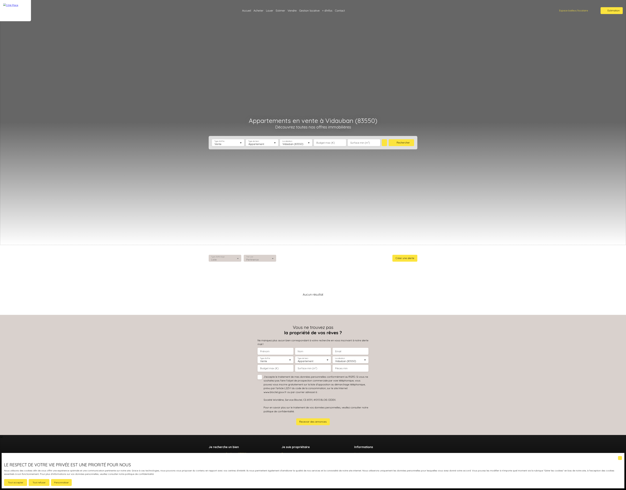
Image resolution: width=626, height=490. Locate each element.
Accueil (246, 10)
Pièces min (341, 368)
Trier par (249, 257)
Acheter (258, 10)
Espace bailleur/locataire (573, 10)
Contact (340, 10)
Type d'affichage (218, 257)
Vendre (292, 10)
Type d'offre (219, 141)
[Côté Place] (15, 10)
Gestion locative (309, 10)
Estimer (280, 10)
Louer (269, 10)
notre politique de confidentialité (136, 474)
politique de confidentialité (279, 411)
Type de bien (253, 141)
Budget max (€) (325, 142)
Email (338, 351)
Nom (300, 351)
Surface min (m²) (360, 142)
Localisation (287, 141)
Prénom (264, 351)
